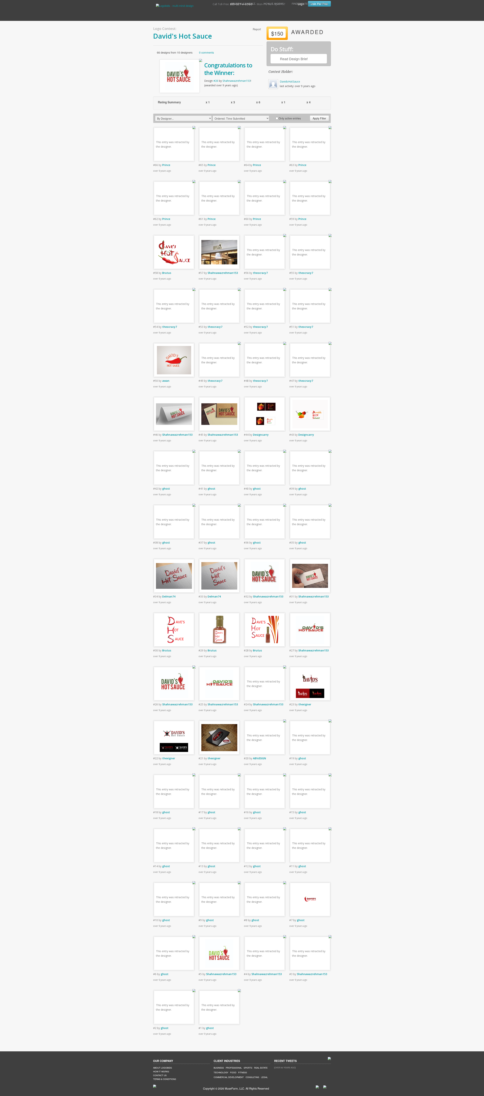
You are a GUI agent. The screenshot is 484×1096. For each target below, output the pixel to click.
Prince (166, 165)
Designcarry (261, 434)
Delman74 (168, 596)
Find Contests (302, 3)
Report (257, 29)
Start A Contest (243, 3)
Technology (221, 1072)
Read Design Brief (294, 58)
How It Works (274, 3)
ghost (166, 488)
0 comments (206, 52)
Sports (248, 1067)
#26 (215, 81)
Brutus (166, 273)
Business (219, 1067)
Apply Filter (319, 118)
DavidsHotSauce (290, 81)
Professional (234, 1067)
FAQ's (324, 3)
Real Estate (261, 1067)
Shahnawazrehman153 (237, 81)
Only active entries (290, 118)
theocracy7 (260, 273)
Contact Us (160, 1075)
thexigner (304, 704)
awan (165, 380)
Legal (264, 1077)
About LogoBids (162, 1067)
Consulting (252, 1077)
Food (233, 1072)
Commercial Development (229, 1077)
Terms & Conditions (164, 1078)
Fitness (242, 1072)
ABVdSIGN (259, 758)
